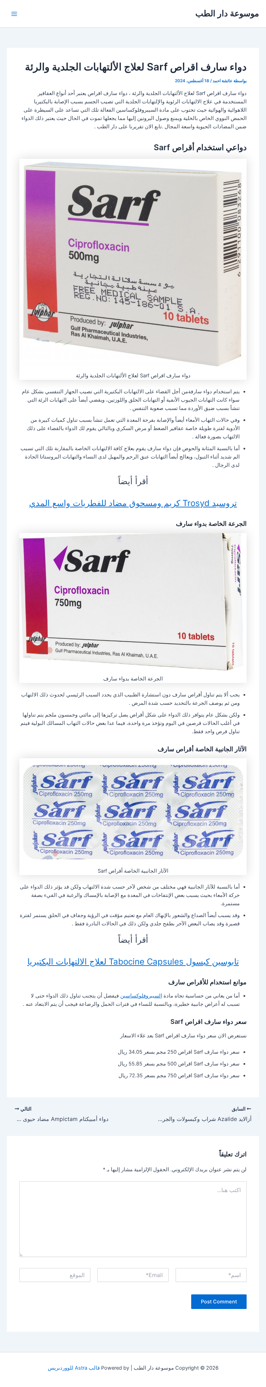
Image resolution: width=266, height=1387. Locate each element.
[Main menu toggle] (14, 14)
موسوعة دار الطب (227, 13)
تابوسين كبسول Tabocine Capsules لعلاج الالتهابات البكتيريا (133, 962)
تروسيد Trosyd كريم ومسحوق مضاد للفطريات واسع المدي (133, 503)
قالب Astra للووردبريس (74, 1368)
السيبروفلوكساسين (141, 996)
